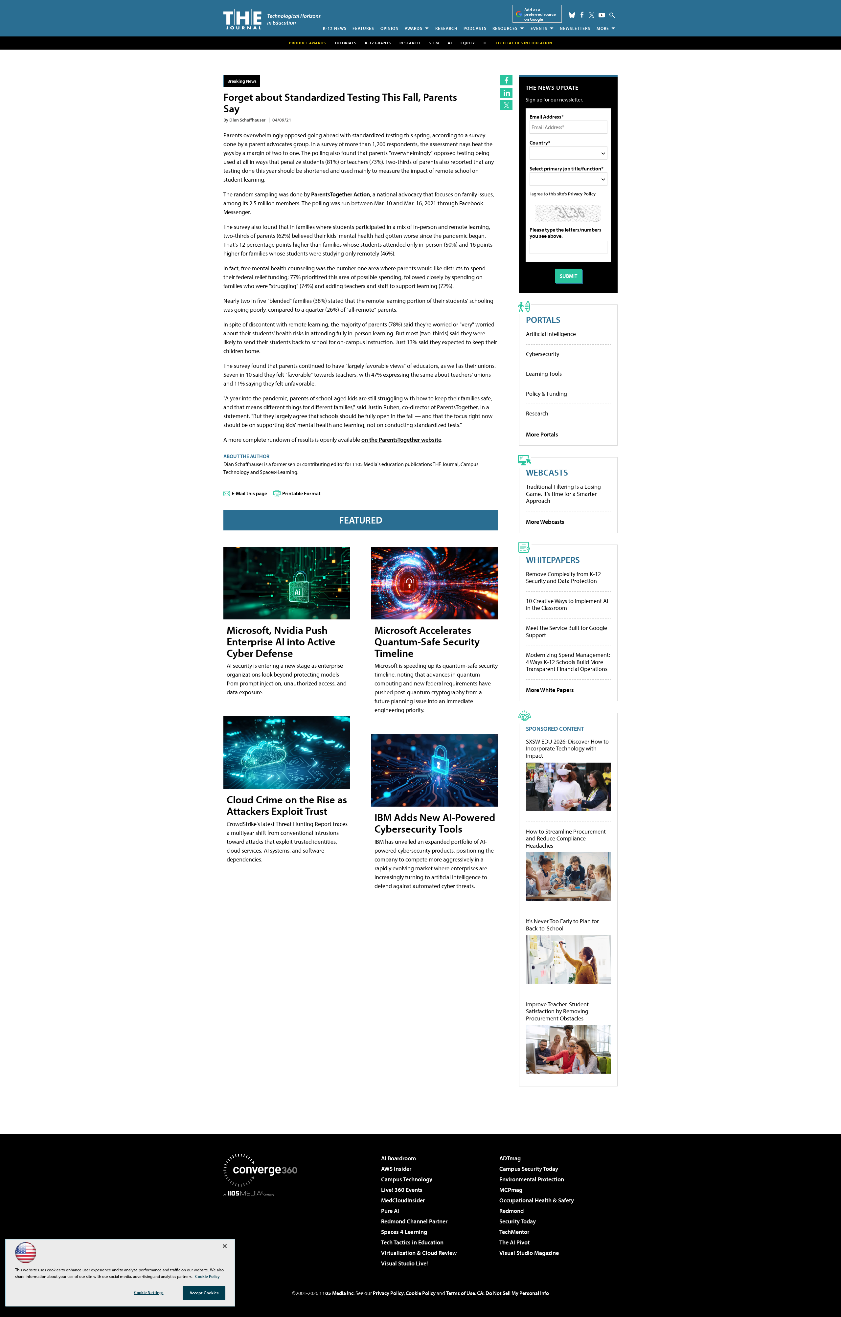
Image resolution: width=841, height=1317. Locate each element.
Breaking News (242, 81)
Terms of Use (460, 1293)
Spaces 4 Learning (404, 1232)
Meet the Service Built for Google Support (566, 631)
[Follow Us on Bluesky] (572, 15)
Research (446, 28)
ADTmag (510, 1158)
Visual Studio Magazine (529, 1253)
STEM (434, 42)
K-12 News (335, 28)
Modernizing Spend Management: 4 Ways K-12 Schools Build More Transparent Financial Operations (568, 662)
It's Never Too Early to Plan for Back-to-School (562, 925)
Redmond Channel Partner (414, 1221)
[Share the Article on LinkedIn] (506, 93)
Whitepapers (553, 559)
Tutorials (345, 42)
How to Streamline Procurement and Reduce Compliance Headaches (566, 838)
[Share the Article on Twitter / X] (506, 105)
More (603, 28)
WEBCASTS (547, 472)
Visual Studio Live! (404, 1263)
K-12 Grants (378, 42)
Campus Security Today (528, 1168)
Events (539, 28)
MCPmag (510, 1190)
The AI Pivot (514, 1242)
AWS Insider (396, 1168)
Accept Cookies (204, 1292)
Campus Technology (406, 1179)
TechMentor (514, 1232)
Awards (413, 28)
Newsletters (575, 28)
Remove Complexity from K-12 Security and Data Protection (563, 577)
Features (363, 28)
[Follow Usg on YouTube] (602, 15)
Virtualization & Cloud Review (419, 1253)
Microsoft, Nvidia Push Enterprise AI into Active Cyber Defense (281, 641)
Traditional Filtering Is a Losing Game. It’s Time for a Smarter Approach (563, 493)
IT (485, 42)
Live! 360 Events (401, 1190)
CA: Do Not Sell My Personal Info (513, 1293)
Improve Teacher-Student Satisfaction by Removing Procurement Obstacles (557, 1011)
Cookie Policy (421, 1293)
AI (450, 42)
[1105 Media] (262, 1229)
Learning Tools (544, 373)
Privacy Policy (582, 193)
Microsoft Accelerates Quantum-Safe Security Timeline (427, 641)
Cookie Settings (149, 1292)
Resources (505, 28)
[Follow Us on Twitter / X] (591, 15)
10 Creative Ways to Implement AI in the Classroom (567, 604)
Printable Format (301, 493)
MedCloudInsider (403, 1200)
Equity (468, 42)
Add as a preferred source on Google (540, 14)
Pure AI (390, 1211)
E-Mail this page (249, 493)
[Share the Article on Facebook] (506, 80)
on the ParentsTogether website (401, 439)
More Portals (542, 434)
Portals (543, 319)
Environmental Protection (531, 1179)
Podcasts (475, 28)
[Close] (224, 1246)
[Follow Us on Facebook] (582, 14)
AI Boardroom (398, 1158)
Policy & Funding (546, 393)
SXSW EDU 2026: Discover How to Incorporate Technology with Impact (567, 748)
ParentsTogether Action (340, 194)
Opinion (389, 28)
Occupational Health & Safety (536, 1200)
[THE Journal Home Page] (272, 19)
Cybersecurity (542, 354)
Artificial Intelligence (551, 334)
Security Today (517, 1221)
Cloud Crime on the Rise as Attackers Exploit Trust (287, 805)
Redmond (511, 1211)
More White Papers (550, 690)
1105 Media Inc (336, 1293)
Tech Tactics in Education (412, 1242)
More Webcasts (545, 521)
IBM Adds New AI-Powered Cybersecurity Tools (435, 823)
